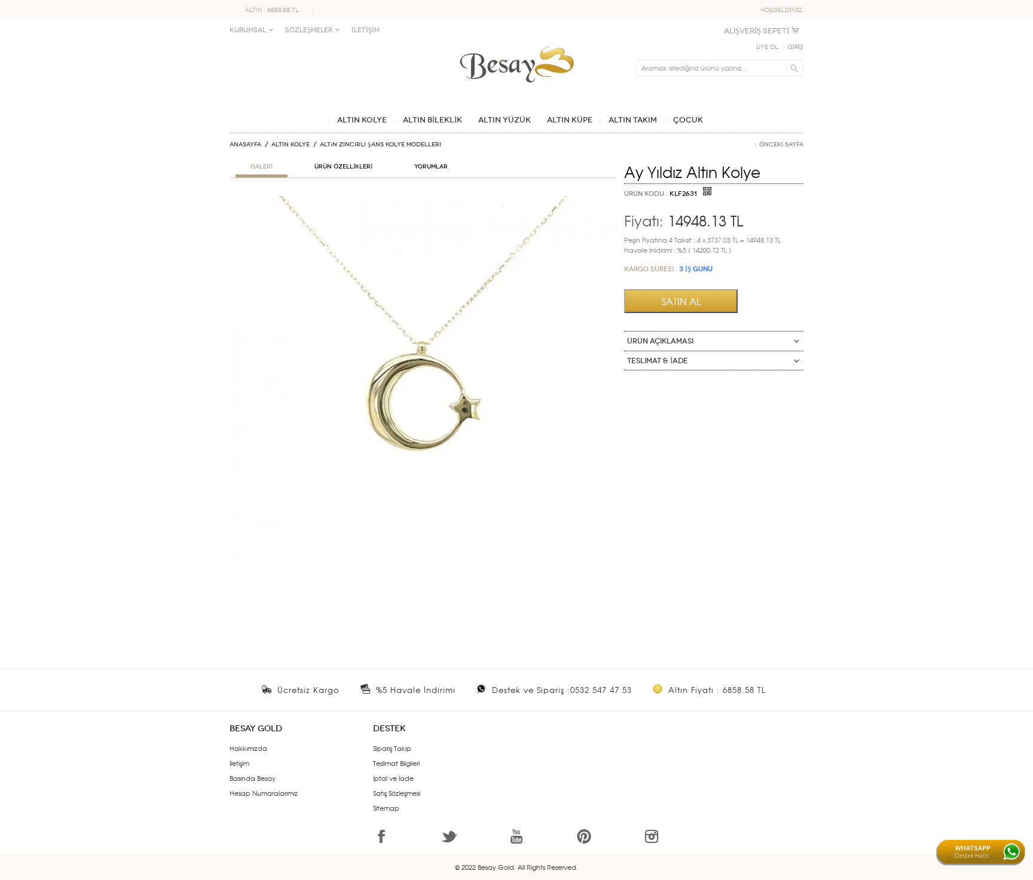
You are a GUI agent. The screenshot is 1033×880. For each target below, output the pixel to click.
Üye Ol (767, 47)
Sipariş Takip (392, 748)
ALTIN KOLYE (290, 144)
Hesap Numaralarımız (264, 793)
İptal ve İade (393, 778)
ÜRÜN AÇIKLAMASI (660, 341)
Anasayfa (245, 144)
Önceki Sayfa (781, 144)
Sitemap (386, 807)
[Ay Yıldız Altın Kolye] (422, 201)
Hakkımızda (248, 748)
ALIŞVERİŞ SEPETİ (756, 30)
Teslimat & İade (657, 361)
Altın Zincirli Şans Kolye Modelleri (380, 144)
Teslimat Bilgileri (396, 763)
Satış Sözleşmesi (396, 793)
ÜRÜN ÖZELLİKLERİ (343, 166)
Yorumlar (431, 166)
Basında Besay (253, 778)
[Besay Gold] (516, 43)
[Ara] (792, 68)
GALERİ (261, 166)
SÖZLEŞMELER (308, 30)
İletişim (239, 763)
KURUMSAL (248, 30)
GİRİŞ (795, 47)
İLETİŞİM (366, 30)
